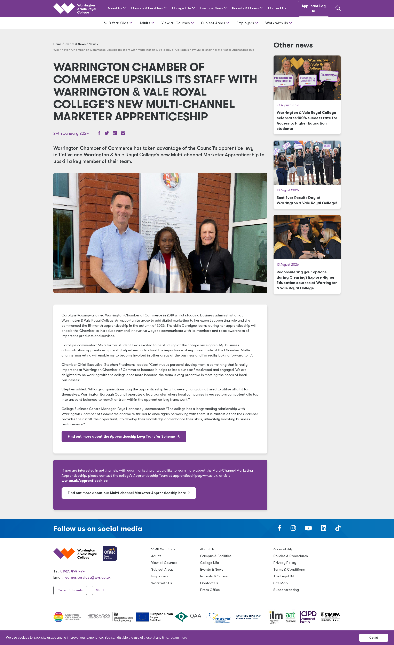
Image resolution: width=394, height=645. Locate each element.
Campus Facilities (147, 8)
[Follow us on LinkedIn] (323, 529)
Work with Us (277, 23)
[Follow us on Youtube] (308, 529)
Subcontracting (286, 590)
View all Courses (176, 23)
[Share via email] (123, 134)
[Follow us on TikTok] (338, 529)
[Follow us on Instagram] (293, 529)
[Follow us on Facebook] (280, 529)
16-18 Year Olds (115, 23)
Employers (245, 23)
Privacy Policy (284, 563)
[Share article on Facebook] (99, 134)
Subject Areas (213, 23)
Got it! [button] (373, 637)
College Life (182, 8)
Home (57, 44)
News (92, 44)
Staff (100, 590)
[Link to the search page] (338, 9)
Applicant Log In (314, 8)
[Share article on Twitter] (107, 134)
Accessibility (283, 549)
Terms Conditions (289, 569)
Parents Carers (246, 8)
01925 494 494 (72, 571)
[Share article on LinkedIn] (115, 134)
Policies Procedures (290, 556)
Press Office (210, 590)
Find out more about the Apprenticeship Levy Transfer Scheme (122, 436)
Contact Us (277, 8)
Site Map (280, 583)
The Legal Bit (283, 576)
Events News (212, 8)
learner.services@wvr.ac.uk (87, 577)
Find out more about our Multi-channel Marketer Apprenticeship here (127, 493)
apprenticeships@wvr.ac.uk (195, 476)
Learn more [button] (179, 637)
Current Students (70, 590)
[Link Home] (74, 8)
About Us (115, 8)
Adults (145, 23)
